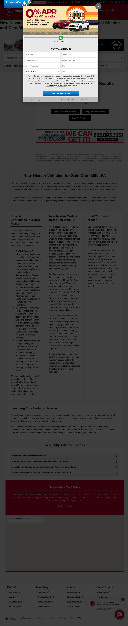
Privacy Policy (62, 86)
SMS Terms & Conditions (67, 100)
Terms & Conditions (49, 100)
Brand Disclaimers (84, 100)
